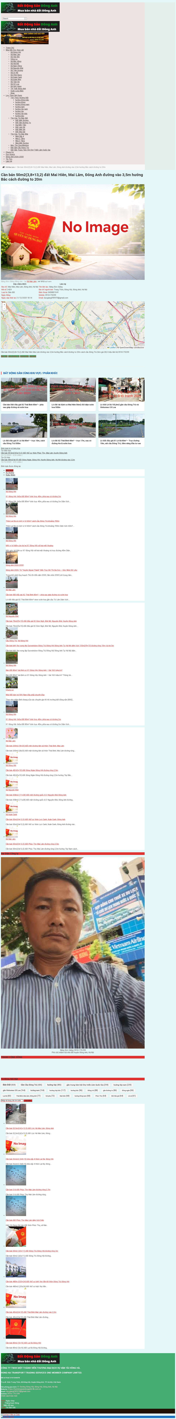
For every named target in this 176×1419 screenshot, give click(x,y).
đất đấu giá (117, 1096)
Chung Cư (10, 152)
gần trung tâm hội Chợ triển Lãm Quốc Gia (87, 1085)
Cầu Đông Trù (11, 641)
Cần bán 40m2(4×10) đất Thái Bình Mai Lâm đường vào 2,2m (31, 1312)
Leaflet (112, 347)
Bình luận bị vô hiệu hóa (10, 448)
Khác (13, 93)
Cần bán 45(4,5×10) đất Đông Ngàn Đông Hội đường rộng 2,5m (32, 770)
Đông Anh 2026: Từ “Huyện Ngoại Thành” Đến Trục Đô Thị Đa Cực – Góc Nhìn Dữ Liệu (41, 570)
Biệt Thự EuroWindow (20, 145)
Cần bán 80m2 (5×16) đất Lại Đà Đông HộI (23, 1343)
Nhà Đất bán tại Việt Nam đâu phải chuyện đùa (25, 695)
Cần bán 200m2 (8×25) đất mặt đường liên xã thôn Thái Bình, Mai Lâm (35, 746)
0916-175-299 (13, 1393)
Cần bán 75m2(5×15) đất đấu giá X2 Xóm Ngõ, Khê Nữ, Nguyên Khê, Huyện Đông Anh (41, 621)
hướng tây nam (21, 109)
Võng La (14, 59)
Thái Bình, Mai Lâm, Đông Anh (28, 1096)
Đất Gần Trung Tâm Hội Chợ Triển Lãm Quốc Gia (30, 150)
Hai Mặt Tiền (20, 125)
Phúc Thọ (101, 1096)
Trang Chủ (10, 48)
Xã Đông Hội (16, 52)
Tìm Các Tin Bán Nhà (19, 134)
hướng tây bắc (21, 113)
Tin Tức (9, 159)
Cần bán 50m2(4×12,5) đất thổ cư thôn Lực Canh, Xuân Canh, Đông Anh (35, 819)
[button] (72, 322)
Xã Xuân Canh (16, 77)
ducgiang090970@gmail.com (18, 1391)
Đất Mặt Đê (20, 129)
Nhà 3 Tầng (20, 141)
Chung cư (10, 690)
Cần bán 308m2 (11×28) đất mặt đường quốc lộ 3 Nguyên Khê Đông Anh (36, 795)
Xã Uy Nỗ (14, 73)
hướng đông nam (22, 104)
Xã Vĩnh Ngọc (16, 75)
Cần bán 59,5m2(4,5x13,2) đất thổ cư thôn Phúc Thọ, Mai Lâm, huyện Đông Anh (34, 453)
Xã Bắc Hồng (16, 61)
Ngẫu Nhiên (10, 475)
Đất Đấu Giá (20, 132)
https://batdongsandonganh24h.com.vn (24, 1389)
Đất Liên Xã (20, 127)
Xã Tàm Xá (15, 82)
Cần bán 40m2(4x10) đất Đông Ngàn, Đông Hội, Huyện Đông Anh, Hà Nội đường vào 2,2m (38, 460)
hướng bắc (19, 116)
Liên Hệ (9, 161)
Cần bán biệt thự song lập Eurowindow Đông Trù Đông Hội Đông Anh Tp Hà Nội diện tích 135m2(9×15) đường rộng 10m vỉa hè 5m (60, 646)
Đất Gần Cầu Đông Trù (20, 148)
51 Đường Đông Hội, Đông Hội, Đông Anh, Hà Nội (37, 1387)
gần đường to (14, 356)
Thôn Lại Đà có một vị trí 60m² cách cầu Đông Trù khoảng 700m (32, 521)
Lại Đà (7, 1096)
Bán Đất (4, 356)
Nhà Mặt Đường (22, 143)
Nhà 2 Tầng (20, 138)
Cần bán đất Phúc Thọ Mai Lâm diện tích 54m (25, 1220)
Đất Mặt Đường (21, 120)
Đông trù (93, 1090)
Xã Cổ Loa (15, 84)
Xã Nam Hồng (16, 66)
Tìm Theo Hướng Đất (19, 98)
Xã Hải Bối (15, 64)
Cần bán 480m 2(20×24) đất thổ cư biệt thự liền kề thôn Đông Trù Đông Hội (37, 1281)
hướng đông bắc (22, 100)
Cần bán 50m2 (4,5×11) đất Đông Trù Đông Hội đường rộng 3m (32, 1251)
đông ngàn (127, 1090)
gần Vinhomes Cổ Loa (14, 1090)
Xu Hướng (10, 473)
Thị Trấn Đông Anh (18, 88)
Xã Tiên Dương (17, 70)
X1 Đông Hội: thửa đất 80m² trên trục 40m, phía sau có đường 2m (33, 496)
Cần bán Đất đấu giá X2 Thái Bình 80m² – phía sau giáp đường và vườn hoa (37, 595)
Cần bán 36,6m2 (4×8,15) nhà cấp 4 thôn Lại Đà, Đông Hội (29, 1159)
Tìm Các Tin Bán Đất (19, 118)
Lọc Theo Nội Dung (14, 95)
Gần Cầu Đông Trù (31, 1085)
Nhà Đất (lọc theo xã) (15, 50)
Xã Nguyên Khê (17, 68)
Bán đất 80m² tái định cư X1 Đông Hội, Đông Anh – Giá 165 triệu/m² (34, 670)
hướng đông (20, 102)
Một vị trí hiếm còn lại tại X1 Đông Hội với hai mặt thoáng (29, 545)
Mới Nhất (9, 470)
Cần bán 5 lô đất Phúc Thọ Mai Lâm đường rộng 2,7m (28, 1190)
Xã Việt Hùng (16, 86)
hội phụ (50, 1096)
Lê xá (132, 1096)
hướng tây (19, 111)
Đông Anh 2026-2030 (15, 157)
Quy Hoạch (10, 154)
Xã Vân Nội (15, 57)
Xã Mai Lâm (15, 54)
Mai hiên (32, 356)
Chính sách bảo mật (9, 1396)
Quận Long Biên (17, 91)
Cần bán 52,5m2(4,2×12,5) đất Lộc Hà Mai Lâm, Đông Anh (30, 1128)
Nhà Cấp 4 (19, 136)
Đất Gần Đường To (23, 123)
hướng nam (20, 107)
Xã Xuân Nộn (16, 79)
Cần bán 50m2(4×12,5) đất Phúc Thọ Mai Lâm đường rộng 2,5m (32, 844)
